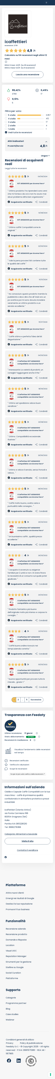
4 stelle (12, 118)
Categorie (11, 997)
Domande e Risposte (16, 939)
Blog (8, 1008)
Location (10, 945)
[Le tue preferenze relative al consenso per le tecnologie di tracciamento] (50, 1074)
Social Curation (13, 972)
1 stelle (11, 129)
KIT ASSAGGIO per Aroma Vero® (31, 183)
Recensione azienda (16, 928)
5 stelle (11, 115)
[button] (27, 751)
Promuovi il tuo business (18, 909)
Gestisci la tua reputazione (19, 903)
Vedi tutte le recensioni (20, 132)
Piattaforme (12, 978)
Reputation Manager (16, 956)
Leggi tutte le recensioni (16, 168)
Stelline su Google (15, 967)
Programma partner (16, 1003)
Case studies (12, 1014)
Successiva (36, 699)
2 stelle (11, 125)
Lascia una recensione (27, 74)
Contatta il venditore (27, 850)
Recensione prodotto (16, 934)
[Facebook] (6, 857)
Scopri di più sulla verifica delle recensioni (26, 774)
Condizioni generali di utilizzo (20, 1039)
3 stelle (11, 122)
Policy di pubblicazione (31, 1043)
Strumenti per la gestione (18, 961)
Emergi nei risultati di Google (20, 898)
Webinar (10, 1019)
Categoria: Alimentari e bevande (21, 834)
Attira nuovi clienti (15, 892)
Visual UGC (11, 950)
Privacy (9, 1043)
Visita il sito (28, 841)
